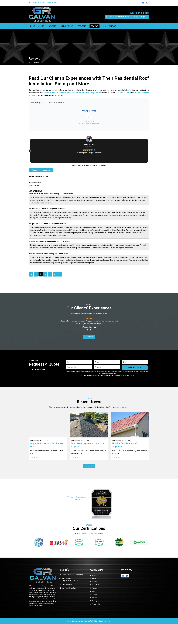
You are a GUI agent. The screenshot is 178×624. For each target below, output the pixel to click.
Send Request (134, 367)
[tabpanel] (89, 323)
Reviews (94, 598)
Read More (89, 337)
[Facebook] (147, 3)
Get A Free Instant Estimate (118, 17)
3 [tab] (89, 329)
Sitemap (94, 601)
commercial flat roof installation (70, 93)
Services (94, 582)
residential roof (49, 93)
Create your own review (41, 170)
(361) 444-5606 (139, 13)
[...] (34, 453)
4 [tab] (90, 329)
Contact (94, 594)
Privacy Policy (114, 375)
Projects (94, 588)
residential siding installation (92, 93)
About (94, 578)
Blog (93, 591)
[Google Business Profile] (143, 3)
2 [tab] (87, 329)
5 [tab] (91, 329)
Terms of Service (125, 375)
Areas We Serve (97, 585)
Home (94, 575)
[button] (30, 150)
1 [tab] (86, 329)
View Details (34, 457)
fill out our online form (141, 93)
